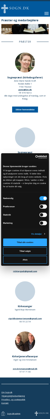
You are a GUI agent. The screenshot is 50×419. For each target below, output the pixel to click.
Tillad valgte (25, 251)
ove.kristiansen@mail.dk (25, 368)
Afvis (25, 260)
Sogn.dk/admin (13, 413)
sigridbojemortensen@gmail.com (25, 318)
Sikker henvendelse (25, 109)
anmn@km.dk (25, 89)
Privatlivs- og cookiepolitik (13, 399)
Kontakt (5, 403)
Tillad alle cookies (25, 242)
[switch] (43, 206)
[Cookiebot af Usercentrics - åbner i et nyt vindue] (35, 157)
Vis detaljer (36, 234)
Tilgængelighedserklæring (13, 396)
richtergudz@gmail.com (25, 271)
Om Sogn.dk (6, 392)
